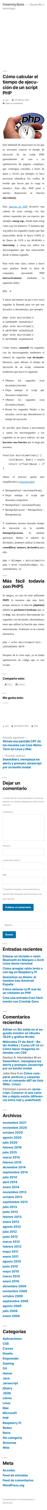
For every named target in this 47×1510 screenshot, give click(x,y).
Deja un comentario (14, 103)
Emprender (11, 1358)
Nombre (7, 846)
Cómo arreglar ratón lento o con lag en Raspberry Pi (23, 970)
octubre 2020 (13, 1132)
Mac (6, 1408)
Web (5, 875)
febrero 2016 (12, 1147)
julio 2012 (10, 1231)
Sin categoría (12, 1438)
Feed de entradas (15, 1475)
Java (6, 1378)
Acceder (9, 1470)
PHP (36, 726)
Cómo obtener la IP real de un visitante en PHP (22, 991)
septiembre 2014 (15, 1172)
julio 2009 (10, 1311)
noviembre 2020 (15, 1127)
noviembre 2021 (14, 1122)
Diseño (8, 1353)
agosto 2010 (12, 1261)
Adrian (7, 1029)
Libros (7, 1398)
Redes (7, 1428)
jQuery (7, 1388)
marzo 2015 (11, 1157)
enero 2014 (11, 1187)
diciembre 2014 (14, 1167)
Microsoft (10, 1413)
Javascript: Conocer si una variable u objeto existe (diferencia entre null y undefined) (23, 1094)
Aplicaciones (12, 1338)
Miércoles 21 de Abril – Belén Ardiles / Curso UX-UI (22, 1043)
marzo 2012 (11, 1241)
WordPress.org (13, 1485)
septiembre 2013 (15, 1202)
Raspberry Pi (12, 1423)
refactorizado (26, 481)
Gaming (8, 1363)
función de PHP (18, 206)
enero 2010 (11, 1281)
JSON (7, 1393)
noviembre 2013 (14, 1192)
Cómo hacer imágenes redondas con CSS (21, 1050)
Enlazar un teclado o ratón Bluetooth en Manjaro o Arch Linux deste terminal (23, 959)
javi (7, 100)
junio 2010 (10, 1266)
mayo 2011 (10, 1251)
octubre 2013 (12, 1197)
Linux (6, 1403)
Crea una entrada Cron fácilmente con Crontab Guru (23, 999)
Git (5, 1368)
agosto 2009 (12, 1306)
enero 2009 (11, 1316)
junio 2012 (10, 1236)
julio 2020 (10, 1142)
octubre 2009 (13, 1296)
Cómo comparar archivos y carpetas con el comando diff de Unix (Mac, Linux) (23, 1078)
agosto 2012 (12, 1226)
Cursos (8, 1348)
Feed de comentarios (18, 1480)
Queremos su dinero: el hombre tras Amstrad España (19, 980)
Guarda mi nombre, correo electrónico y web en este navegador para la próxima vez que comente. (22, 894)
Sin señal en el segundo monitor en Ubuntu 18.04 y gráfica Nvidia (23, 1033)
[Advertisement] (23, 38)
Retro (6, 1433)
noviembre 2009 (15, 1291)
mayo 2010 (11, 1271)
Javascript (10, 1383)
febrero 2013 (12, 1217)
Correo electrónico (12, 860)
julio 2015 (10, 1152)
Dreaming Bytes (13, 4)
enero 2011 (11, 1256)
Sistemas (9, 1443)
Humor (7, 1373)
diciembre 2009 (14, 1286)
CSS (6, 1343)
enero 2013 (11, 1222)
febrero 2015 (12, 1162)
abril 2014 (10, 1182)
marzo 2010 (11, 1276)
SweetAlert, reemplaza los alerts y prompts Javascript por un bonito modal (23, 1064)
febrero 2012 (12, 1246)
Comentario (8, 812)
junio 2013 (10, 1212)
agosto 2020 (12, 1137)
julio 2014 (10, 1177)
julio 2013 (10, 1207)
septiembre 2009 (15, 1301)
